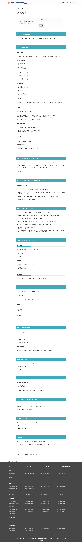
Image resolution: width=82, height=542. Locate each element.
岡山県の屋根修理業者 (29, 509)
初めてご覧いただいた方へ (20, 538)
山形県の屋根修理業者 (29, 521)
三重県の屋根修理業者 (45, 494)
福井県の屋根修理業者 (61, 528)
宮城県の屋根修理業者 (61, 519)
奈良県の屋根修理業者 (61, 486)
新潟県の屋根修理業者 (13, 528)
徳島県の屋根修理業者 (61, 511)
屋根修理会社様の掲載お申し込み (36, 538)
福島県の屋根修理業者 (45, 521)
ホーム (10, 466)
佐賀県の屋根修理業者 (45, 503)
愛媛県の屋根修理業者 (29, 511)
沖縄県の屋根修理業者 (61, 503)
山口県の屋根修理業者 (45, 509)
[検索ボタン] (73, 2)
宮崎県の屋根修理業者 (29, 503)
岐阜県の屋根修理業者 (61, 494)
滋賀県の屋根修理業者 (13, 488)
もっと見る (41, 25)
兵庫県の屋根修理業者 (45, 486)
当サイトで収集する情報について (27, 21)
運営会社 (47, 466)
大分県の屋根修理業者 (45, 501)
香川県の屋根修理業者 (45, 511)
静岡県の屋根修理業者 (29, 494)
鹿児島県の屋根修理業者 (13, 503)
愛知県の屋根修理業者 (13, 494)
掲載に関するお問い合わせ (67, 466)
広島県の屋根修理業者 (13, 509)
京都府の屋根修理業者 (29, 486)
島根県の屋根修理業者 (61, 509)
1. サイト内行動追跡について (26, 23)
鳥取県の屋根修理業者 (13, 511)
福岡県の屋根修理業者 (13, 501)
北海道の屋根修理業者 (13, 519)
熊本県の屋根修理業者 (61, 501)
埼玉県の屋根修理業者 (45, 473)
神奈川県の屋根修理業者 (29, 473)
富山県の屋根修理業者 (29, 528)
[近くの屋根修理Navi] (17, 2)
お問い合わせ (27, 538)
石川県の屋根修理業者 (45, 528)
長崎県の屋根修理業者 (29, 501)
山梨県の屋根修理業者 (13, 530)
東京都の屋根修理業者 (13, 473)
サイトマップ (59, 538)
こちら (28, 199)
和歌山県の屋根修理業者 (29, 488)
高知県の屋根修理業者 (13, 513)
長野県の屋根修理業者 (29, 530)
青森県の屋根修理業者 (29, 519)
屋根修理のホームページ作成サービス (49, 538)
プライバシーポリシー (29, 466)
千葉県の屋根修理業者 (61, 473)
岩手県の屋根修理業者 (45, 519)
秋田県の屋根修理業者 (13, 521)
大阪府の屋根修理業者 (13, 486)
